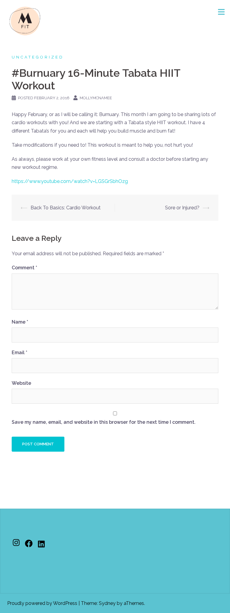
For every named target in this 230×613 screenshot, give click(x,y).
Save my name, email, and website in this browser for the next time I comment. (104, 422)
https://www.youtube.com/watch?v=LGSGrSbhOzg (70, 181)
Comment (24, 268)
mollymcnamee (96, 98)
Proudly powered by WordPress (42, 603)
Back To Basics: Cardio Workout (66, 208)
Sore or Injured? (182, 208)
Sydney (107, 603)
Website (21, 383)
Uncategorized (38, 57)
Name (20, 322)
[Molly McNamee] (25, 20)
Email (19, 352)
